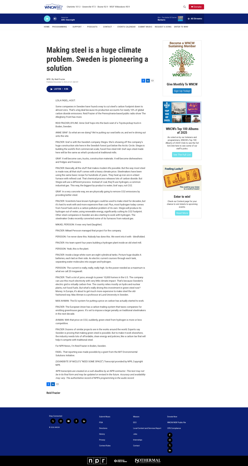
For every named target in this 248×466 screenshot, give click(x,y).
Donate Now (172, 417)
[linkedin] (169, 450)
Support (77, 27)
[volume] (55, 19)
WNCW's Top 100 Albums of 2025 (182, 131)
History (102, 434)
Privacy (102, 440)
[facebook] (169, 435)
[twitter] (169, 445)
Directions (103, 428)
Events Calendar (127, 27)
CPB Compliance (174, 428)
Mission (136, 417)
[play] (47, 18)
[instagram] (169, 440)
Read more (182, 213)
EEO (135, 422)
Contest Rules (105, 446)
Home (47, 27)
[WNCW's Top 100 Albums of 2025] (182, 112)
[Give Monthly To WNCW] (182, 59)
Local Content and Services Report (147, 428)
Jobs (135, 434)
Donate (197, 6)
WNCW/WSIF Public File (176, 422)
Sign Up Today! (182, 90)
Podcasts (92, 27)
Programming (59, 27)
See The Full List (182, 154)
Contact (107, 27)
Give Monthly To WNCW (182, 84)
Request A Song (163, 27)
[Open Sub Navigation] (69, 27)
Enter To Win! (181, 27)
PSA (101, 422)
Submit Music (145, 27)
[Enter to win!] (182, 178)
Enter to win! (182, 197)
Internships (137, 440)
